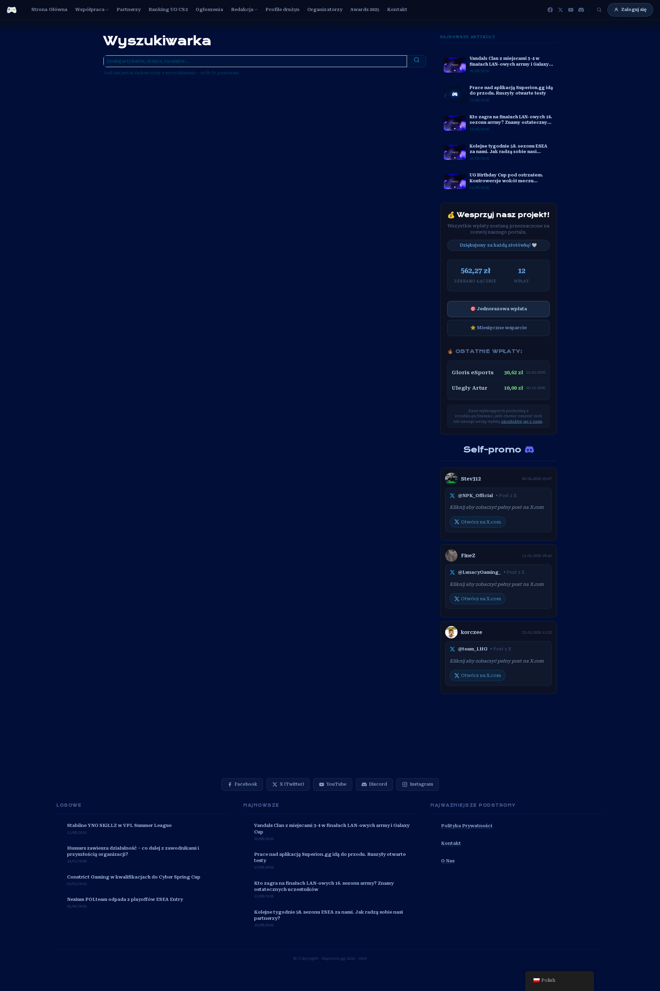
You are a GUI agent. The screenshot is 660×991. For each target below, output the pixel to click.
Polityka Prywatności (466, 825)
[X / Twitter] (560, 9)
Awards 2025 (364, 9)
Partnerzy (129, 9)
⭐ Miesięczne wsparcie (498, 327)
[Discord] (581, 9)
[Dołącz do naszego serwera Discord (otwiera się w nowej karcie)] (529, 449)
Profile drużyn (282, 9)
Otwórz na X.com (481, 522)
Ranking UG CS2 (167, 9)
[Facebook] (550, 9)
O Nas (447, 860)
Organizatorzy (324, 9)
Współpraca (89, 9)
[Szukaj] (599, 9)
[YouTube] (570, 9)
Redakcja (242, 9)
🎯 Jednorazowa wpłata (498, 308)
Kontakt (397, 9)
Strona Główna (49, 9)
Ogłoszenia (209, 9)
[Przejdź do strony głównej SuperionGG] (11, 10)
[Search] (416, 61)
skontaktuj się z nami (521, 421)
